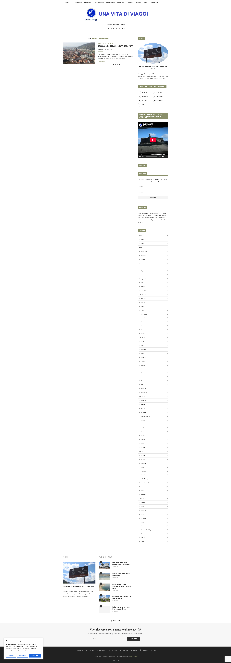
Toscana (154, 526)
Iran (154, 275)
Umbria (154, 534)
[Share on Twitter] (115, 64)
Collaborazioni (154, 2)
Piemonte (154, 510)
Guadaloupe (154, 251)
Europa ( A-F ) (87, 2)
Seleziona (11, 655)
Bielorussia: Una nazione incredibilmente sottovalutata (121, 564)
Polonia (154, 408)
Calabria (154, 475)
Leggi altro (101, 61)
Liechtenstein (154, 369)
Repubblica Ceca (154, 416)
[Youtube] (116, 28)
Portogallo (154, 412)
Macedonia (154, 381)
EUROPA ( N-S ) (110, 2)
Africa (130, 2)
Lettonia (154, 365)
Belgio (154, 310)
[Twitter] (108, 28)
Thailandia (154, 290)
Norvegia (154, 400)
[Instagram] (111, 28)
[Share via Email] (119, 64)
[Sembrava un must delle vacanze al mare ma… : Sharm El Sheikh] (104, 587)
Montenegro (154, 392)
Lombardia (154, 494)
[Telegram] (122, 28)
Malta (154, 385)
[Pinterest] (113, 28)
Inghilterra (154, 357)
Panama (154, 259)
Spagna (154, 439)
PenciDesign (133, 656)
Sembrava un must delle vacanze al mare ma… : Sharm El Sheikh (121, 586)
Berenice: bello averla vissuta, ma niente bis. (121, 574)
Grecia (154, 353)
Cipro (154, 322)
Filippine (154, 271)
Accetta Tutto (34, 655)
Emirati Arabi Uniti (154, 267)
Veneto (154, 541)
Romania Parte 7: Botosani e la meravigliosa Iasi (121, 597)
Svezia (154, 443)
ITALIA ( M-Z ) (77, 2)
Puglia (154, 514)
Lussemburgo (154, 377)
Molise (154, 506)
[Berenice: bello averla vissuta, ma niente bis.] (104, 576)
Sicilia (154, 522)
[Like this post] (111, 64)
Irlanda (154, 361)
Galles (154, 341)
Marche (154, 502)
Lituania (154, 373)
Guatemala (154, 255)
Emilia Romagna (154, 479)
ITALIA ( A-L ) (67, 2)
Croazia (154, 326)
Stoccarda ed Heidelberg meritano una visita (115, 46)
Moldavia (154, 388)
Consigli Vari (153, 294)
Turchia (154, 455)
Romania (154, 420)
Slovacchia (154, 432)
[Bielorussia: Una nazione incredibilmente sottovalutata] (104, 565)
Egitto (154, 239)
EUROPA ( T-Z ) (120, 2)
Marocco (154, 243)
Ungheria (154, 463)
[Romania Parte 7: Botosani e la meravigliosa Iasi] (104, 598)
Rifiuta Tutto (22, 655)
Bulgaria (154, 318)
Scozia (154, 424)
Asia (145, 2)
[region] (23, 648)
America (138, 2)
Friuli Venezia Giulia (154, 483)
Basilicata (154, 471)
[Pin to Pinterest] (117, 64)
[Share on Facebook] (113, 64)
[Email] (119, 28)
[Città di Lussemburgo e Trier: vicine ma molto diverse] (104, 609)
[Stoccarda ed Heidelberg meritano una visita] (79, 53)
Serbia (154, 428)
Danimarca (154, 330)
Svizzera (154, 447)
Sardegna (154, 518)
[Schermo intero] (166, 156)
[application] (153, 140)
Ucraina (154, 459)
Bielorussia (154, 314)
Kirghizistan (154, 279)
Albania (154, 302)
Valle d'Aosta (154, 538)
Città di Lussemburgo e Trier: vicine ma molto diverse (121, 608)
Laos (154, 282)
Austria (154, 306)
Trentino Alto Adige (154, 530)
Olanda (154, 404)
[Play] (140, 156)
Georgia (154, 345)
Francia (154, 334)
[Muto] (163, 156)
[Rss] (124, 28)
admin (101, 49)
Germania (154, 349)
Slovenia (154, 436)
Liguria (154, 491)
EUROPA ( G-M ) (99, 2)
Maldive (154, 286)
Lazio (154, 487)
